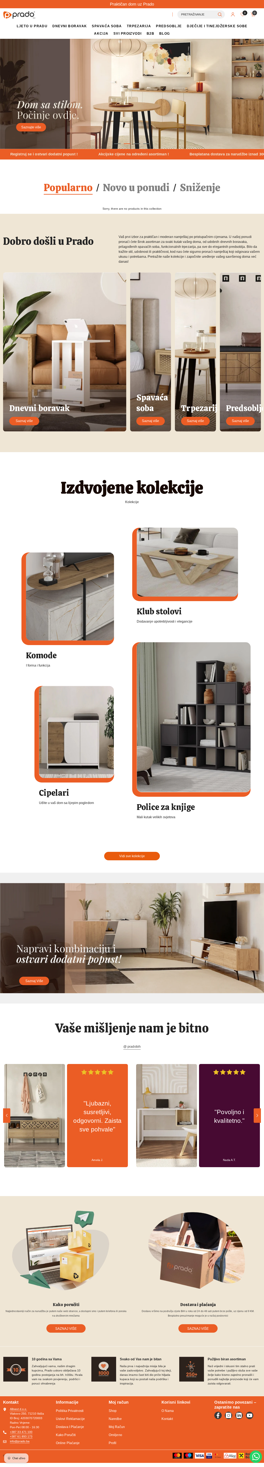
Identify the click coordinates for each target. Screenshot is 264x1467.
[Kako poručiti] (66, 1251)
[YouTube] (249, 1415)
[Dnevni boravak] (64, 351)
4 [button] (146, 143)
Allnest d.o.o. (18, 1409)
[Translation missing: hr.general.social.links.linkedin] (239, 1415)
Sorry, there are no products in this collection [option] (132, 208)
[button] (3, 94)
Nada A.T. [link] (229, 1159)
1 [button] (117, 143)
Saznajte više (31, 127)
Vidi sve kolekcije (132, 856)
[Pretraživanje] (201, 14)
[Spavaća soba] (150, 351)
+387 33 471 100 (21, 1432)
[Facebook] (218, 1415)
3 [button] (137, 143)
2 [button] (127, 143)
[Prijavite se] (233, 14)
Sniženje (200, 187)
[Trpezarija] (195, 351)
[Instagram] (228, 1415)
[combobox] (196, 14)
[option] (132, 94)
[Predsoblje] (240, 351)
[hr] (167, 14)
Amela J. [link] (97, 1159)
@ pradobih (132, 1046)
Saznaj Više (34, 981)
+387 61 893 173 (21, 1436)
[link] (34, 1115)
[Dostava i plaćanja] (198, 1251)
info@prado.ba (19, 1441)
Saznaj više (24, 421)
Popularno (68, 187)
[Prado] (70, 596)
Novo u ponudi (136, 187)
